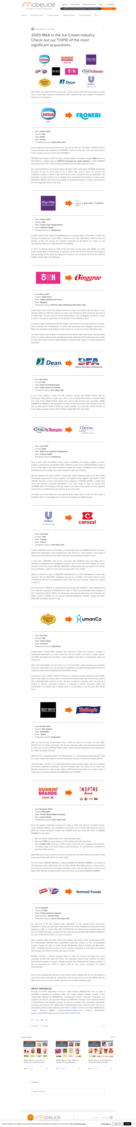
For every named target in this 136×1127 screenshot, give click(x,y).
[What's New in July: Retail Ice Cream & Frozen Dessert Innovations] (68, 1049)
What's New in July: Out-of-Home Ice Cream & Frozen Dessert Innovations (34, 1061)
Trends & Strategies (85, 15)
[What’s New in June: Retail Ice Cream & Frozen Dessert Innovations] (100, 1049)
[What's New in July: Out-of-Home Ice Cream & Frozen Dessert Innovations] (35, 1049)
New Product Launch (37, 15)
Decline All (117, 1124)
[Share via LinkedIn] (42, 1020)
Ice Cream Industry (53, 15)
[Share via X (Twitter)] (37, 1020)
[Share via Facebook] (32, 1020)
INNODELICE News (69, 15)
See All (113, 1037)
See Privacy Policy (80, 1124)
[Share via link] (47, 1020)
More (96, 15)
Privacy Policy (95, 1118)
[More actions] (103, 29)
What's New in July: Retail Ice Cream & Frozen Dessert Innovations (67, 1061)
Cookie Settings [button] (106, 1124)
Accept (127, 1124)
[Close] (133, 1123)
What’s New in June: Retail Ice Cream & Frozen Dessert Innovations (100, 1061)
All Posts (24, 15)
